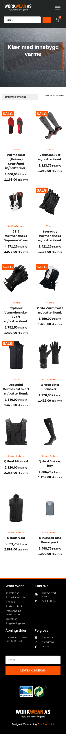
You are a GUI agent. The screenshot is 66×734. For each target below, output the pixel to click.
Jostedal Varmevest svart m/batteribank (16, 389)
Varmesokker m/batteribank (50, 157)
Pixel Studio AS (46, 724)
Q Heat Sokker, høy (50, 463)
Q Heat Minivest (16, 461)
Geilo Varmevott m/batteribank (50, 310)
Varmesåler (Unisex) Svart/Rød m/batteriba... (16, 161)
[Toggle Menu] (57, 8)
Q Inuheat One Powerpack (50, 540)
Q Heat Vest (16, 538)
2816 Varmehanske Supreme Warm (16, 235)
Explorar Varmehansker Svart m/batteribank (16, 314)
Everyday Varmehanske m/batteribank (50, 235)
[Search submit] (47, 20)
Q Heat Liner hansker (50, 387)
